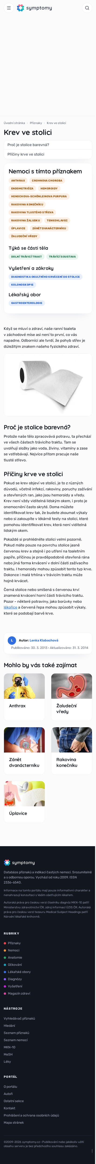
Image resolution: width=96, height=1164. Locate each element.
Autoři (8, 1094)
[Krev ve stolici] (48, 384)
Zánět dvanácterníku (24, 762)
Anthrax (17, 705)
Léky (7, 1062)
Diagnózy (15, 979)
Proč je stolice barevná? (28, 145)
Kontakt (9, 1108)
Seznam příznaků (16, 1033)
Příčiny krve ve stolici (25, 154)
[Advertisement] (48, 66)
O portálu (10, 1087)
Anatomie (15, 958)
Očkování (15, 965)
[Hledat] (87, 8)
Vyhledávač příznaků (19, 1018)
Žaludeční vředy (66, 708)
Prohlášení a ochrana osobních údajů (31, 1115)
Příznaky (36, 123)
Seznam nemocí (15, 1040)
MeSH (8, 1054)
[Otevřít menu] (9, 8)
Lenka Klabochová (44, 640)
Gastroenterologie (26, 303)
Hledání (9, 1026)
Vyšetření (15, 986)
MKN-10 (9, 1047)
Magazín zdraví (19, 993)
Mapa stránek (14, 1123)
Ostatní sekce (14, 1101)
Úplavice (18, 813)
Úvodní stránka (14, 123)
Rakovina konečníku (66, 762)
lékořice (10, 607)
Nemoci (13, 950)
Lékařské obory (19, 972)
